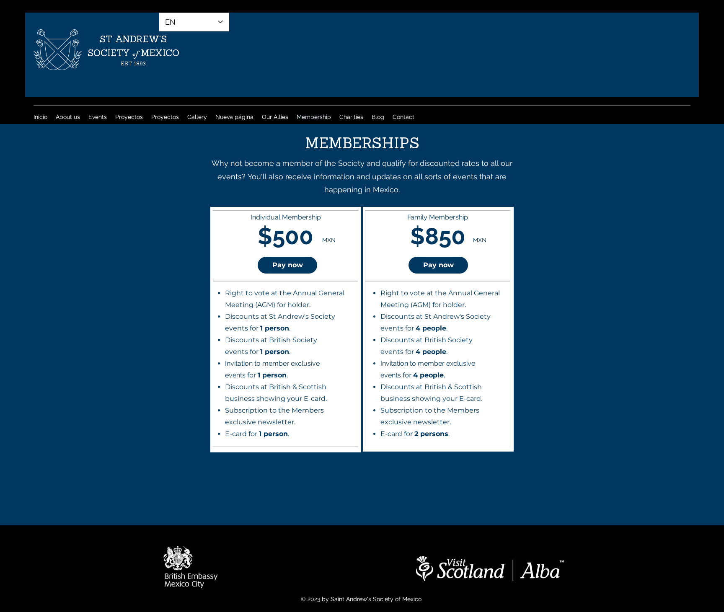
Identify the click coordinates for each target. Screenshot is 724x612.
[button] (287, 265)
